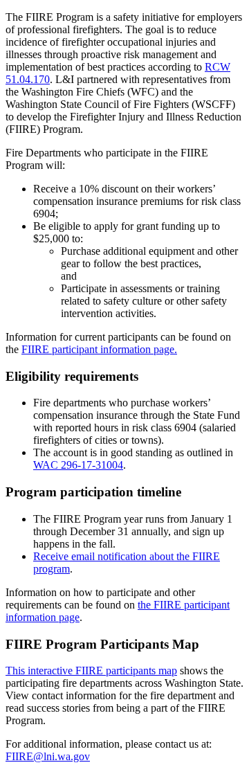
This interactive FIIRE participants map (91, 670)
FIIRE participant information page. (99, 349)
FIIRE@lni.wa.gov (48, 756)
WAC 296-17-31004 (78, 465)
